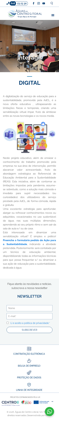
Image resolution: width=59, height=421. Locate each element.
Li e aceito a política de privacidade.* (30, 323)
